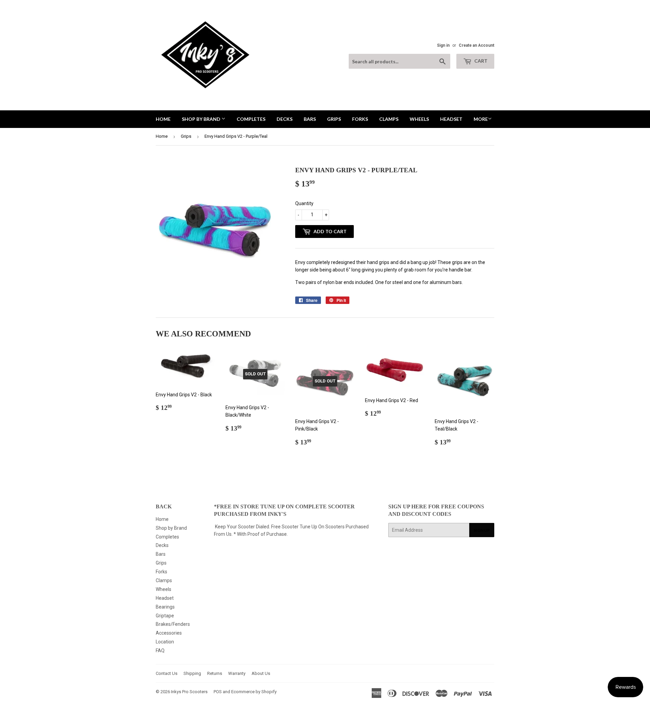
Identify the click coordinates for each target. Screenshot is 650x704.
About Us (261, 673)
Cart (480, 61)
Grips (334, 119)
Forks (360, 119)
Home (163, 119)
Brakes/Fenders (173, 624)
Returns (214, 673)
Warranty (236, 673)
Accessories (169, 633)
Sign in (443, 45)
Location (165, 641)
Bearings (165, 607)
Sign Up (482, 530)
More (481, 119)
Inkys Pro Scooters (189, 691)
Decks (284, 119)
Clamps (388, 119)
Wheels (419, 119)
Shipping (192, 673)
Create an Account (476, 45)
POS (218, 691)
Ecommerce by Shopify (254, 691)
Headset (451, 119)
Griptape (165, 615)
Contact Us (166, 673)
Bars (310, 119)
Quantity (304, 203)
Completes (251, 119)
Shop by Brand (201, 119)
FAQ (160, 650)
